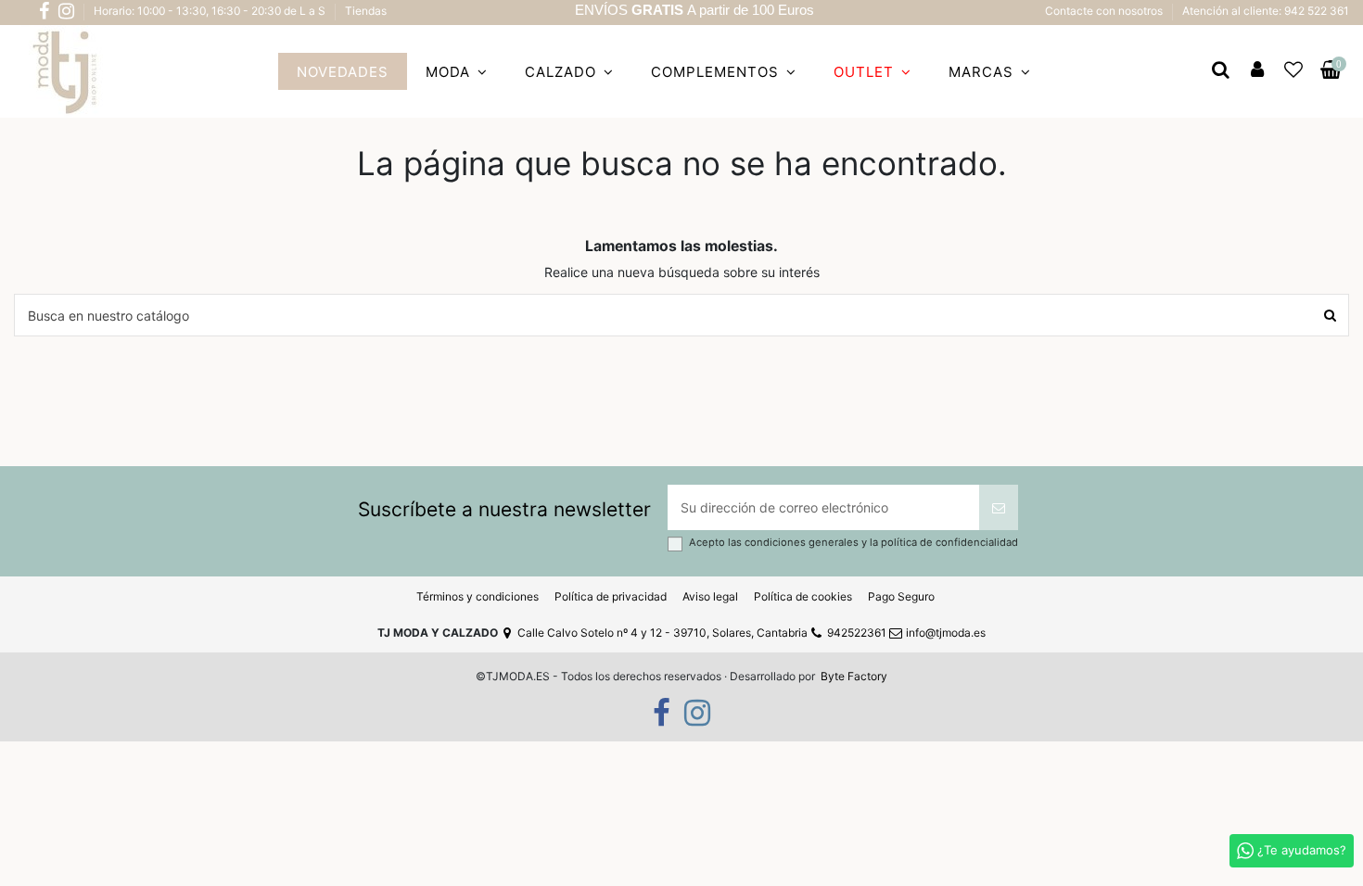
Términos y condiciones (477, 596)
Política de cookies (803, 596)
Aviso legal (710, 596)
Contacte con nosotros (1105, 11)
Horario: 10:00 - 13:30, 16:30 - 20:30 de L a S (211, 11)
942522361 (856, 632)
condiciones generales (803, 542)
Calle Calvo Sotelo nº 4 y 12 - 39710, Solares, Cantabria (662, 632)
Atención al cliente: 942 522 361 (1265, 11)
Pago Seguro (901, 596)
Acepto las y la (853, 543)
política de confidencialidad (949, 542)
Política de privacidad (610, 596)
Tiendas (366, 11)
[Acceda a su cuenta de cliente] (1257, 71)
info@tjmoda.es (946, 632)
